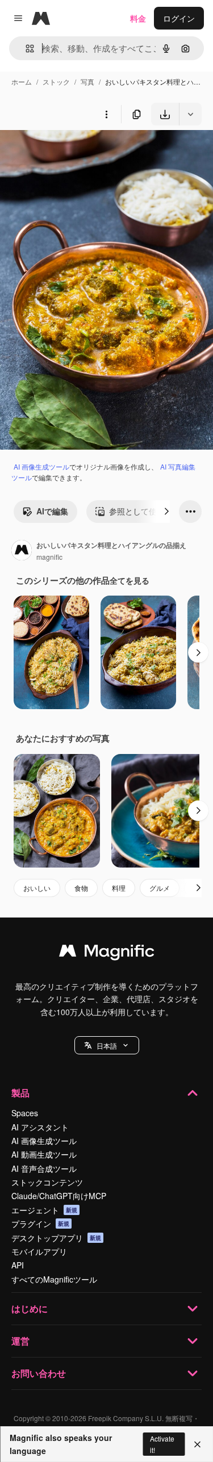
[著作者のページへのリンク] (21, 551)
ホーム (21, 81)
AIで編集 (52, 511)
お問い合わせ (38, 1373)
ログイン (179, 18)
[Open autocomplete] (25, 48)
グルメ (159, 888)
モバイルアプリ (39, 1251)
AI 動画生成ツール (44, 1154)
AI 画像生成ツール (41, 466)
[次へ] (166, 511)
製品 (20, 1092)
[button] (106, 1045)
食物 (81, 888)
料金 (138, 18)
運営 (20, 1340)
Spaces (24, 1113)
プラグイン (40, 1223)
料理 (119, 888)
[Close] (197, 1444)
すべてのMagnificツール (54, 1279)
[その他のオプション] (106, 114)
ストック (56, 81)
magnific (49, 557)
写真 (87, 81)
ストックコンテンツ (47, 1182)
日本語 (107, 1045)
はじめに (29, 1308)
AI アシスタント (40, 1127)
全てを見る (129, 580)
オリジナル (78, 152)
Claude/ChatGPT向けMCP (58, 1195)
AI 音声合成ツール (44, 1168)
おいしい (37, 888)
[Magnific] (106, 953)
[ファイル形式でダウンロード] (190, 114)
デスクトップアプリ (56, 1237)
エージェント (44, 1210)
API (17, 1265)
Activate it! (162, 1444)
